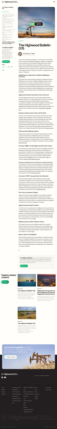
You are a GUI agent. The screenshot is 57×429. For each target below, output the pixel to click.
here (42, 202)
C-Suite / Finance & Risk (16, 402)
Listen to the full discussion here (32, 159)
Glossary (25, 407)
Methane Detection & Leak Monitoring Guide (28, 393)
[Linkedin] (2, 377)
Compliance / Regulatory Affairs (16, 397)
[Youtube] (5, 377)
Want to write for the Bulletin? (7, 40)
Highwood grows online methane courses (7, 37)
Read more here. (49, 128)
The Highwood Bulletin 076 (8, 14)
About (35, 387)
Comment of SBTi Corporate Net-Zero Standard (8, 30)
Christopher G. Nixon (29, 53)
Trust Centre (48, 387)
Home (2, 387)
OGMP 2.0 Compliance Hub (28, 388)
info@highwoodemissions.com (50, 426)
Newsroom (36, 394)
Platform (3, 389)
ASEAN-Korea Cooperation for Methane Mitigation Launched (8, 16)
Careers (36, 396)
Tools (24, 398)
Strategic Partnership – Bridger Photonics (28, 410)
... (18, 250)
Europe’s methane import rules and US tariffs (8, 22)
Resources (25, 396)
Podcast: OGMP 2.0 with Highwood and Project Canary (7, 27)
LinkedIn (36, 398)
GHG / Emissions (16, 391)
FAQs (24, 405)
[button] (3, 67)
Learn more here (23, 143)
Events (36, 391)
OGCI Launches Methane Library (7, 24)
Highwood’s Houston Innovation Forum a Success (8, 19)
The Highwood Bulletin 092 (26, 323)
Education (3, 394)
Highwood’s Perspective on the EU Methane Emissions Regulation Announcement (46, 292)
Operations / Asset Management (16, 388)
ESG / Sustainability (16, 394)
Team (35, 389)
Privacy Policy (48, 389)
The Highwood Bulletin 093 (26, 291)
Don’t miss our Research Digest (7, 33)
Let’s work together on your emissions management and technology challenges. (8, 42)
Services (3, 391)
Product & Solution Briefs (27, 402)
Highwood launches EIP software (7, 35)
